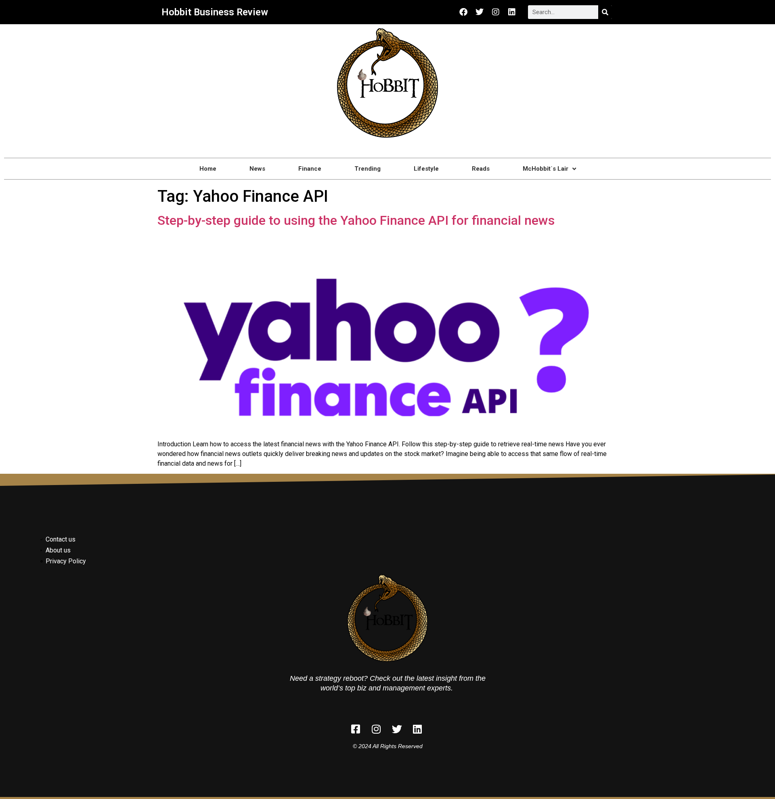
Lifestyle (426, 168)
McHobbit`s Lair (545, 168)
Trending (367, 168)
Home (207, 168)
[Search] (605, 12)
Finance (309, 168)
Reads (481, 168)
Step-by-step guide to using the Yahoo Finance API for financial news (356, 220)
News (257, 168)
